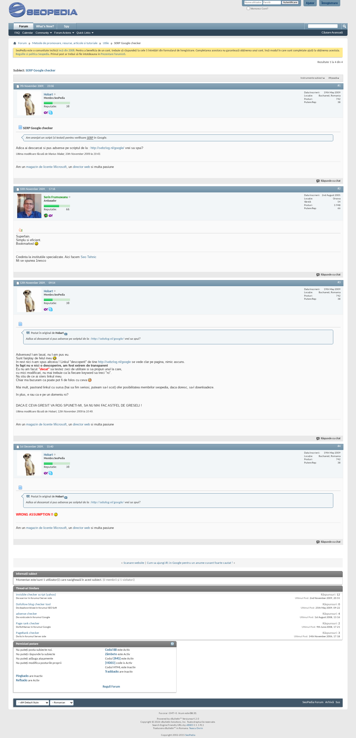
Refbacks (21, 680)
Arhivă (329, 702)
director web (81, 167)
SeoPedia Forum (312, 702)
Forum (23, 26)
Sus (338, 702)
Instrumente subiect (312, 78)
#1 (339, 85)
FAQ (17, 32)
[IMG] (117, 658)
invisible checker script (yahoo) (36, 594)
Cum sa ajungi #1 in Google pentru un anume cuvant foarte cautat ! (190, 563)
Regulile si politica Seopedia (32, 54)
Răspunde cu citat (331, 181)
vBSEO (189, 725)
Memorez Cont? (259, 8)
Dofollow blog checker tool (33, 604)
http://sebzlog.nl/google (114, 362)
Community (42, 32)
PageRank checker (27, 633)
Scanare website (134, 563)
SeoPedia (190, 735)
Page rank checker (27, 623)
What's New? (45, 26)
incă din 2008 (66, 50)
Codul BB (111, 650)
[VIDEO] (110, 663)
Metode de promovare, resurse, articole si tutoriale (64, 43)
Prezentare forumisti (113, 54)
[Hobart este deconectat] (29, 103)
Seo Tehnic (88, 257)
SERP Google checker (40, 70)
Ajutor (310, 3)
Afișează (332, 78)
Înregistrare (330, 3)
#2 (339, 188)
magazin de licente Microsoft (46, 167)
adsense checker (26, 613)
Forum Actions (62, 32)
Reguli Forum (111, 686)
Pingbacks (22, 676)
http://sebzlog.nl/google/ (107, 148)
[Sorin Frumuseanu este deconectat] (29, 206)
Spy (66, 26)
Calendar (27, 32)
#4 (339, 446)
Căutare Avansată (332, 32)
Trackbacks (112, 671)
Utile (106, 43)
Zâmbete (111, 654)
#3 (339, 282)
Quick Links (84, 32)
